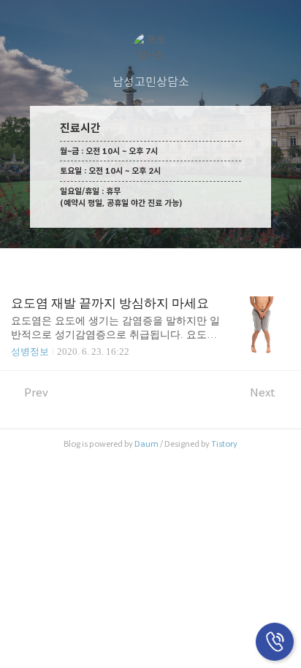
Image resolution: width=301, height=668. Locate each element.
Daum (146, 444)
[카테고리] (18, 16)
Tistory (224, 444)
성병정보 (30, 351)
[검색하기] (282, 16)
